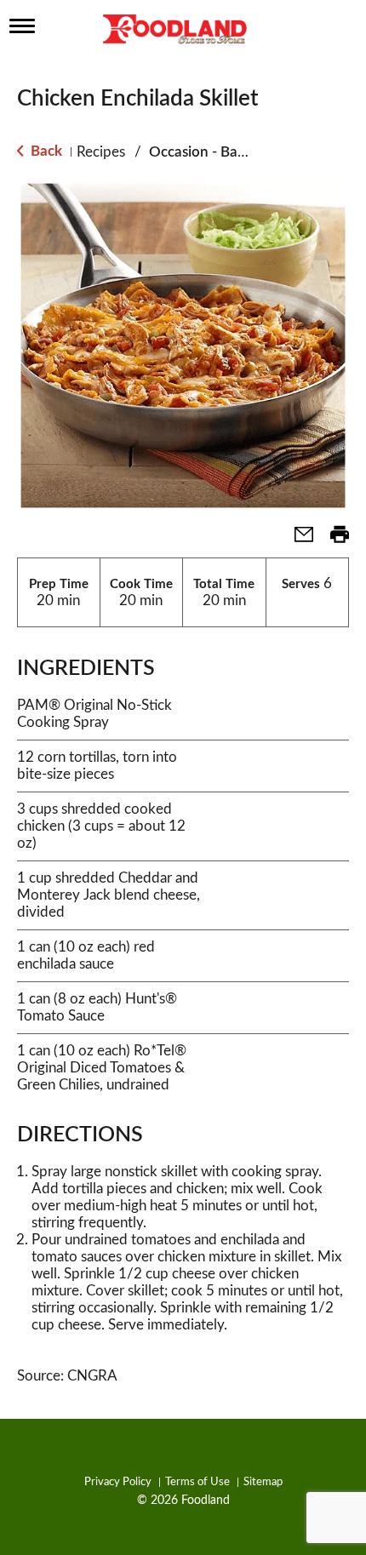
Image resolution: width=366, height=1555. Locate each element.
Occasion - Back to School (232, 152)
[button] (297, 540)
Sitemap (263, 1482)
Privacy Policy (118, 1482)
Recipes (101, 152)
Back (44, 151)
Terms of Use (197, 1482)
